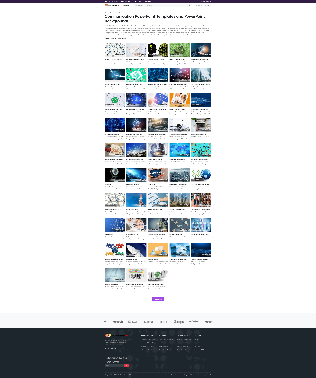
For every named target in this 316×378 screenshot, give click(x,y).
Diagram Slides (137, 1)
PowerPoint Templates (111, 1)
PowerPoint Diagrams (165, 343)
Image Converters (182, 343)
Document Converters (184, 339)
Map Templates (163, 346)
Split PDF (197, 343)
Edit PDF (197, 339)
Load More (158, 299)
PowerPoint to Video (147, 346)
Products (178, 375)
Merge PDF (198, 346)
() (200, 5)
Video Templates (125, 1)
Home (107, 13)
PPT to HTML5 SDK (147, 343)
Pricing (203, 1)
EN (198, 1)
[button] (207, 5)
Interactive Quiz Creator (148, 350)
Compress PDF (199, 350)
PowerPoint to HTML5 (148, 339)
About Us (169, 375)
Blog (185, 375)
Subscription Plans (164, 350)
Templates (113, 13)
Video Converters (182, 350)
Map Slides (148, 1)
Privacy (192, 375)
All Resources (139, 5)
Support (208, 1)
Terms (199, 375)
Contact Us (207, 375)
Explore (125, 5)
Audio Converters (182, 346)
